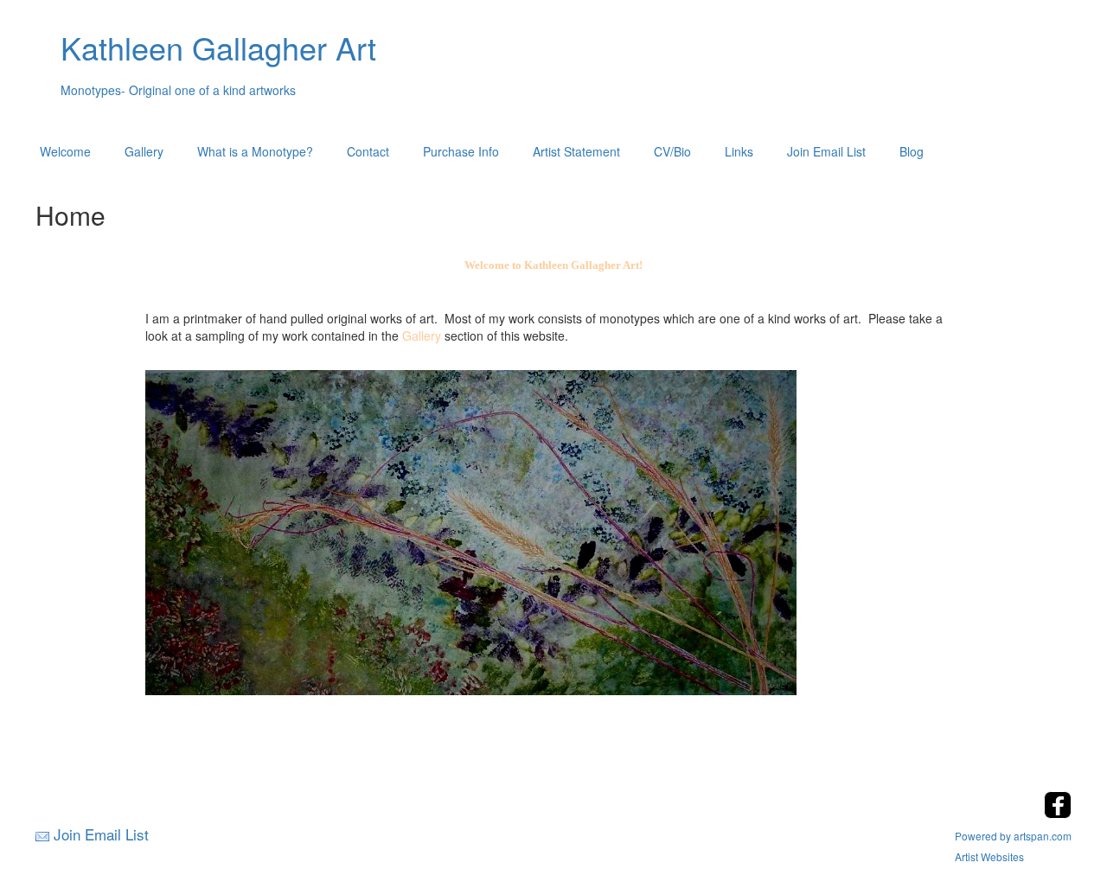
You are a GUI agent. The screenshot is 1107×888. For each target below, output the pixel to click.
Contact (368, 151)
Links (739, 151)
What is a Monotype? (255, 151)
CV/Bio (672, 151)
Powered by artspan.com (1013, 835)
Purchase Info (461, 151)
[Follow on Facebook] (1058, 813)
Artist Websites (989, 856)
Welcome (65, 151)
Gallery (144, 151)
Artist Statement (576, 151)
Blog (911, 151)
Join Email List (826, 151)
